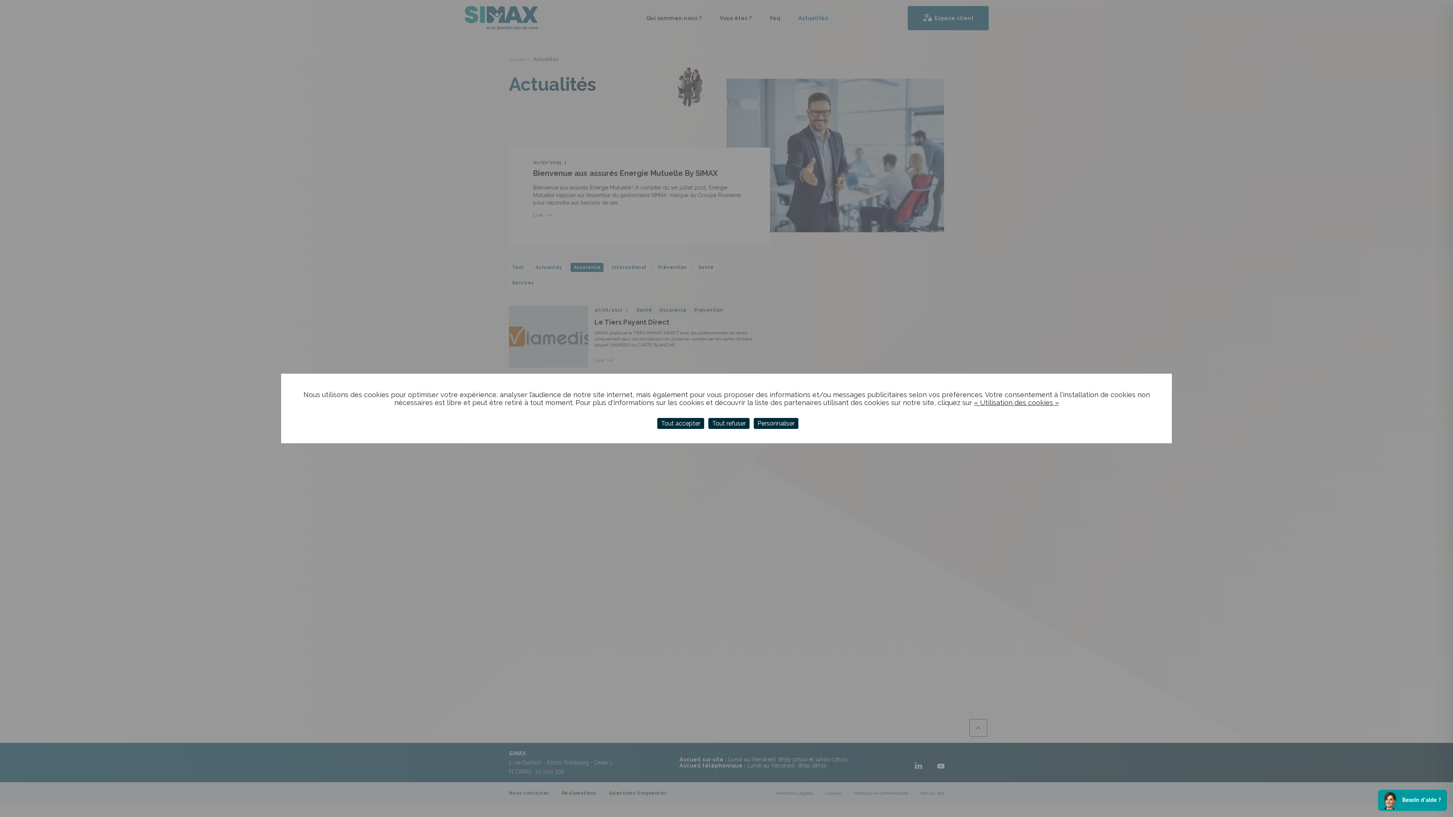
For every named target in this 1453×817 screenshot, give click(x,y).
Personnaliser (776, 423)
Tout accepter (680, 423)
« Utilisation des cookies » (1016, 403)
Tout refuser (729, 423)
